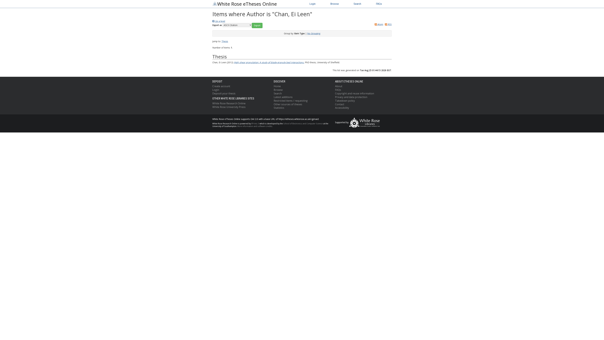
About (338, 86)
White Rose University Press (229, 107)
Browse (334, 3)
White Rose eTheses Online (247, 4)
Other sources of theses (288, 104)
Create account (221, 86)
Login (312, 3)
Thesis (224, 41)
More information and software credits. (255, 126)
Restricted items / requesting (291, 100)
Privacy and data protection (351, 97)
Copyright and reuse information (354, 93)
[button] (257, 25)
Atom (380, 24)
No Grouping (313, 33)
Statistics (279, 108)
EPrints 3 (255, 123)
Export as (217, 25)
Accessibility (342, 108)
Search (357, 3)
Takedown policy (345, 100)
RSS (389, 24)
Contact (339, 104)
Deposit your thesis (223, 93)
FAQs (379, 3)
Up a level (220, 21)
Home (277, 86)
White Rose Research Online (229, 103)
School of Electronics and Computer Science (303, 123)
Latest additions (283, 97)
